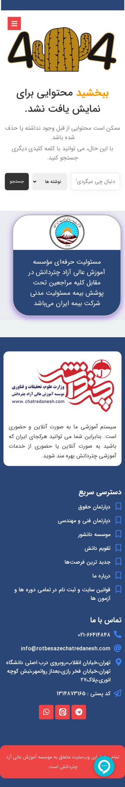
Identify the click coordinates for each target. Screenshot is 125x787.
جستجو (17, 181)
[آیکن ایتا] (62, 712)
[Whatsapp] (46, 712)
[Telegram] (79, 712)
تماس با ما (106, 620)
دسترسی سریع (100, 492)
